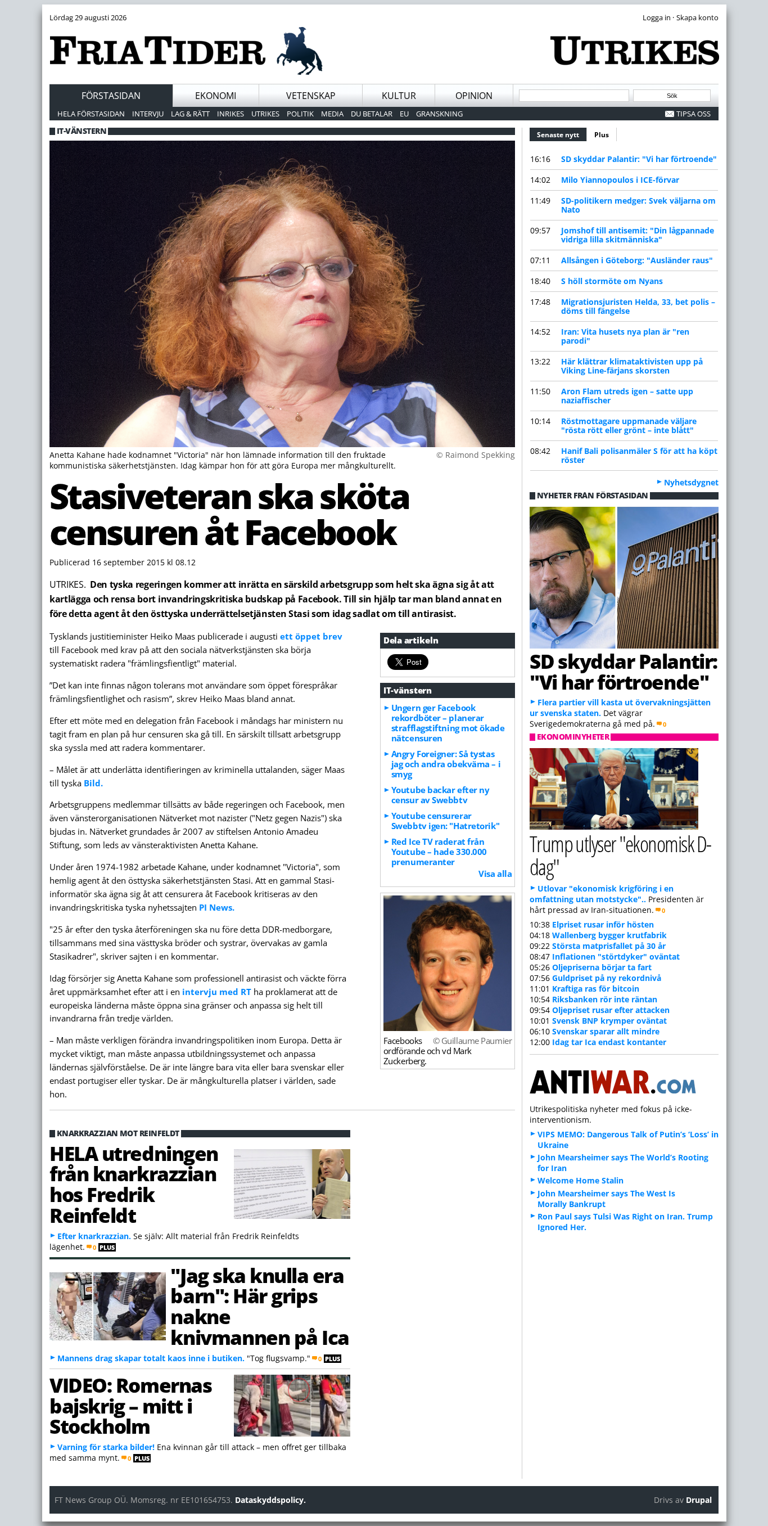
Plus (601, 134)
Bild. (93, 783)
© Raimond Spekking (475, 454)
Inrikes (230, 114)
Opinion (474, 95)
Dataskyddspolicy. (270, 1500)
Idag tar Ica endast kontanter (609, 1042)
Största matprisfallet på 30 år (609, 945)
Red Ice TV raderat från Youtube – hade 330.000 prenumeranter (439, 851)
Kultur (399, 95)
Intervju (148, 114)
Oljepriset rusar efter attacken (611, 1010)
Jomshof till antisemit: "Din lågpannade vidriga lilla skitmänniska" (637, 235)
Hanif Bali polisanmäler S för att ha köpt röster (639, 455)
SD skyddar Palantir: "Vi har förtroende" (639, 159)
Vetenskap (311, 95)
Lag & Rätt (190, 114)
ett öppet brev (311, 636)
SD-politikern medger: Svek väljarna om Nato (638, 205)
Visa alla (495, 873)
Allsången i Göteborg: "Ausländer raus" (637, 260)
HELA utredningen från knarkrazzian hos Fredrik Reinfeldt (133, 1184)
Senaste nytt (562, 134)
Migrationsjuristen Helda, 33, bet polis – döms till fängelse (638, 306)
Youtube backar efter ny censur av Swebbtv (440, 794)
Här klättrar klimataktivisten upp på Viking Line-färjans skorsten (632, 366)
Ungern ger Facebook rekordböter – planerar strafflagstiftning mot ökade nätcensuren (447, 723)
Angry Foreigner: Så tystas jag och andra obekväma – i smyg (445, 764)
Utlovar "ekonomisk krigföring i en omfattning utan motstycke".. (602, 893)
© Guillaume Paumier (472, 1040)
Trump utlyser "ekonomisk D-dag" (620, 855)
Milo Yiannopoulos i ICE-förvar (620, 179)
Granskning (439, 114)
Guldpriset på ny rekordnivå (606, 978)
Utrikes (265, 114)
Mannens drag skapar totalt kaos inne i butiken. (151, 1358)
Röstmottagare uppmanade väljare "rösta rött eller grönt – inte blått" (629, 425)
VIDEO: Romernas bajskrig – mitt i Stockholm (130, 1405)
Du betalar (371, 114)
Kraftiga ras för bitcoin (595, 988)
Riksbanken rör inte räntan (604, 999)
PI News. (216, 907)
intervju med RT (218, 991)
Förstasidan (111, 95)
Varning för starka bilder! (106, 1447)
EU (404, 114)
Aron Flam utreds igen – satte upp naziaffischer (627, 396)
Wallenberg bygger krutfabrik (609, 935)
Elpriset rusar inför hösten (603, 924)
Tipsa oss (693, 114)
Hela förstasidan (91, 114)
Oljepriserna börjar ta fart (602, 967)
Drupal (699, 1500)
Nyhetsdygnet (691, 482)
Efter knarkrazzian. (94, 1236)
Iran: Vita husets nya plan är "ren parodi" (625, 336)
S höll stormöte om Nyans (612, 281)
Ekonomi (215, 95)
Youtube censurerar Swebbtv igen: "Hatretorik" (445, 820)
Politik (300, 114)
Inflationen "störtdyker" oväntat (616, 956)
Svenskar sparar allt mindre (605, 1031)
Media (332, 114)
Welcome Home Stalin (580, 1180)
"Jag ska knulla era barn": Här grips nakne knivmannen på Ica (259, 1306)
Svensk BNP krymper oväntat (609, 1020)
